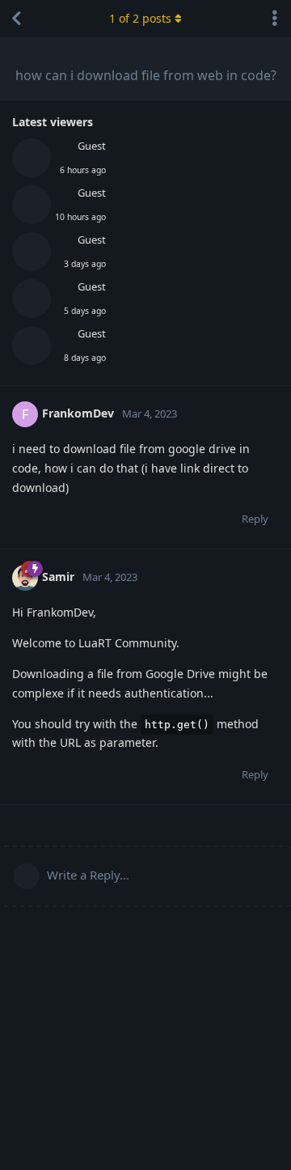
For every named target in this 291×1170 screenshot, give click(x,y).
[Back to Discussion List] (16, 18)
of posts (140, 18)
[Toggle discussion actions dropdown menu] (275, 18)
